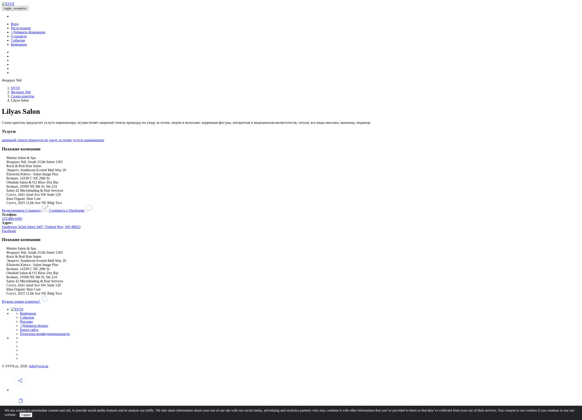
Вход (15, 24)
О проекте (19, 36)
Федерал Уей (21, 92)
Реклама (26, 321)
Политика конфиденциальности (45, 334)
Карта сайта (29, 330)
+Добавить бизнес (34, 326)
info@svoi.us (38, 366)
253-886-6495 (12, 219)
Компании (19, 44)
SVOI (15, 88)
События (18, 40)
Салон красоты (22, 96)
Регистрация (20, 28)
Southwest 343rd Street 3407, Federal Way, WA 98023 (41, 227)
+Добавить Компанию (28, 32)
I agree (25, 415)
